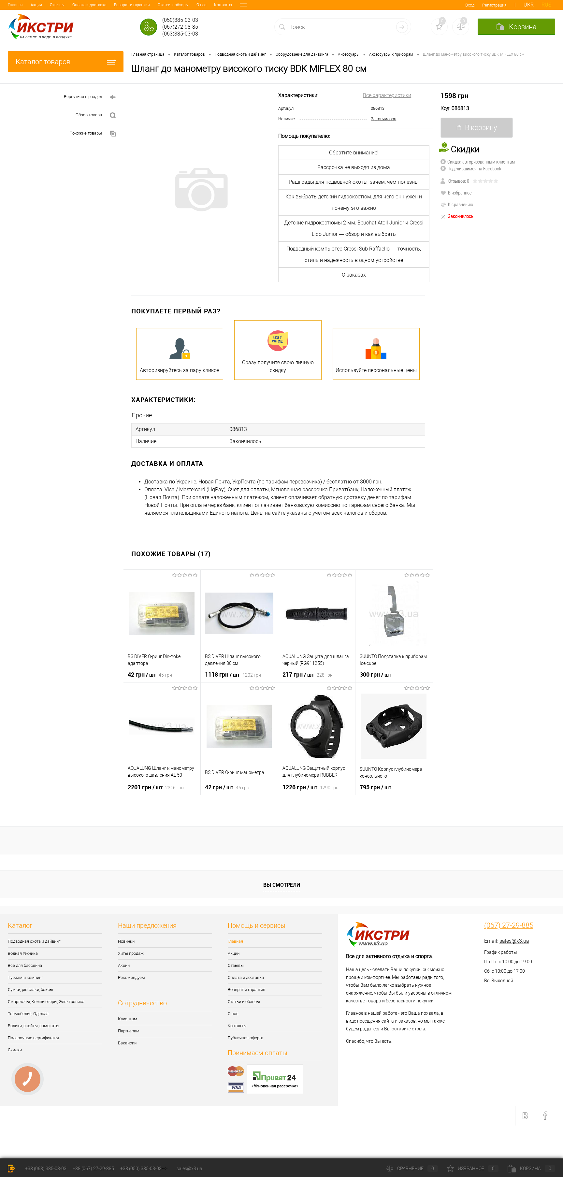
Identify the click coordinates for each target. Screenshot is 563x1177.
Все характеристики (387, 95)
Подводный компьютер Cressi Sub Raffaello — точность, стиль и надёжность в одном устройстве (353, 254)
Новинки (126, 941)
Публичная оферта (245, 1037)
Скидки (15, 1049)
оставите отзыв (408, 1028)
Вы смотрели (281, 884)
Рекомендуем (131, 977)
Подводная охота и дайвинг (34, 941)
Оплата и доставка (89, 5)
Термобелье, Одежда (28, 1013)
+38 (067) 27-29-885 (93, 1168)
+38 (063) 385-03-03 (45, 1168)
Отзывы (57, 5)
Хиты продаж (131, 953)
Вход (469, 5)
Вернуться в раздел (83, 96)
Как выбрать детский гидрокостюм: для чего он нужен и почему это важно (353, 202)
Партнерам (128, 1030)
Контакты (223, 5)
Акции (36, 5)
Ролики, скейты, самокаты (33, 1025)
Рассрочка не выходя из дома (353, 167)
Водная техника (23, 953)
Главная (15, 5)
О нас (201, 5)
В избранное (460, 192)
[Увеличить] (200, 189)
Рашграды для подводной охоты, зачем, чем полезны (354, 182)
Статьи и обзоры (173, 5)
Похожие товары (85, 133)
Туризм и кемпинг (25, 977)
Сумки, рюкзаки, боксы (30, 989)
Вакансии (127, 1043)
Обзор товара (89, 114)
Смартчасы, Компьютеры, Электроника (46, 1001)
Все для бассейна (25, 965)
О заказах (354, 275)
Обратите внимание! (354, 153)
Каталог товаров (43, 62)
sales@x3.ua (514, 941)
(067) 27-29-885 (508, 925)
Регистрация (494, 5)
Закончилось (383, 118)
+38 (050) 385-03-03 (141, 1168)
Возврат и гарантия (132, 5)
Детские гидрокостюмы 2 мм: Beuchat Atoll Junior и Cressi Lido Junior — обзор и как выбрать (354, 228)
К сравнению (460, 204)
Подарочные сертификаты (33, 1037)
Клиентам (127, 1018)
